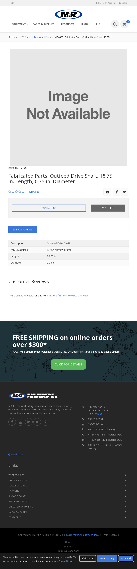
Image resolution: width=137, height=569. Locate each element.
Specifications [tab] (24, 229)
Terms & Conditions (68, 551)
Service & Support (19, 501)
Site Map (68, 546)
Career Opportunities (21, 506)
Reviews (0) (33, 191)
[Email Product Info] (107, 192)
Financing (14, 490)
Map (99, 413)
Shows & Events (18, 496)
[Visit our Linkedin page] (29, 422)
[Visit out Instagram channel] (45, 422)
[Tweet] (124, 192)
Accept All (126, 558)
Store (28, 37)
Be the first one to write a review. (68, 295)
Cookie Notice (66, 561)
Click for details (68, 364)
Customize (87, 558)
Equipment (19, 24)
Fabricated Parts (42, 37)
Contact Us (48, 208)
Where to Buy (16, 475)
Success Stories (18, 485)
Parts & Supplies (43, 24)
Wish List (108, 208)
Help (97, 24)
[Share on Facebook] (116, 192)
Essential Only (107, 558)
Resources (68, 24)
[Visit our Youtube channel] (20, 422)
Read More (17, 454)
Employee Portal (18, 511)
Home (15, 37)
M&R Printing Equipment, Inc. (82, 534)
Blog (84, 24)
